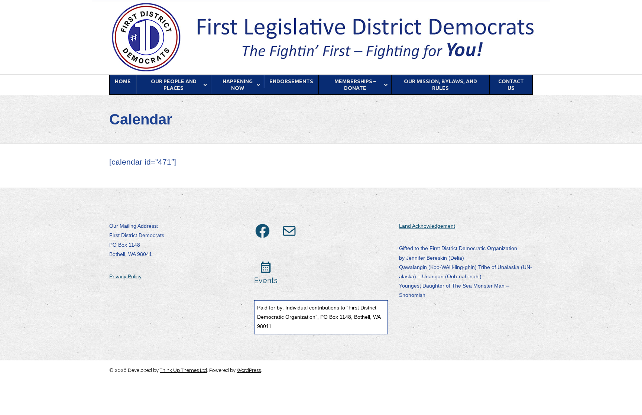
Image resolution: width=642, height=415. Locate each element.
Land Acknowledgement (427, 226)
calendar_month (265, 267)
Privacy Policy (125, 276)
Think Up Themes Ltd (183, 370)
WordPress (249, 370)
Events (266, 280)
